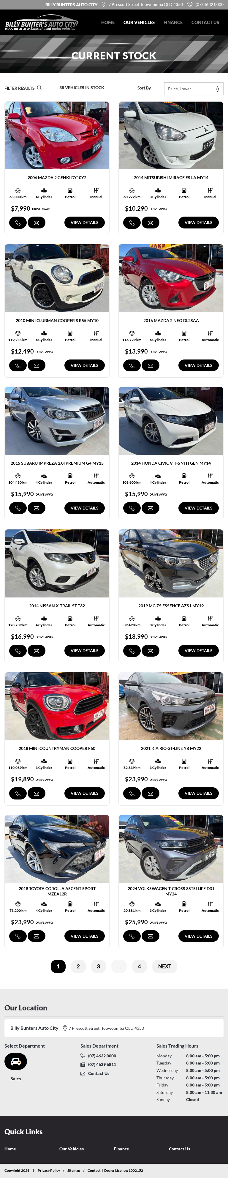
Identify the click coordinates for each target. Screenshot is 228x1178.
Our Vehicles (139, 22)
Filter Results (19, 88)
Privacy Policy (49, 1170)
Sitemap (73, 1170)
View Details (85, 222)
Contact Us (205, 22)
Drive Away (41, 209)
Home (108, 22)
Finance (173, 22)
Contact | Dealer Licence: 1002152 (115, 1170)
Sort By (144, 87)
